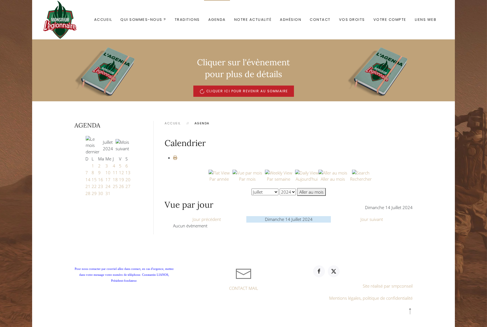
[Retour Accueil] (61, 19)
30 (100, 193)
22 (94, 186)
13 (127, 172)
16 (100, 179)
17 (107, 179)
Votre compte (389, 19)
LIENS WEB (426, 19)
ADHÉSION (290, 19)
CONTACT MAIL (243, 288)
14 (87, 179)
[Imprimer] (175, 157)
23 (100, 186)
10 (107, 172)
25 (115, 186)
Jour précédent (206, 219)
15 (94, 179)
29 (94, 193)
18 (115, 179)
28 (87, 193)
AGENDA (217, 19)
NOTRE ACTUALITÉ (253, 19)
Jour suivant (371, 219)
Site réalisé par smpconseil (388, 286)
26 (121, 186)
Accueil (103, 19)
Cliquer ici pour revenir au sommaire (247, 91)
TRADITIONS (187, 19)
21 (87, 186)
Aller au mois (311, 192)
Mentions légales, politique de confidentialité (371, 298)
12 (121, 172)
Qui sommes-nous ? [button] (143, 19)
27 (127, 186)
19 (121, 179)
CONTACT (320, 19)
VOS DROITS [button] (352, 19)
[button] (410, 311)
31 (107, 193)
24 (107, 186)
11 (115, 172)
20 (127, 179)
